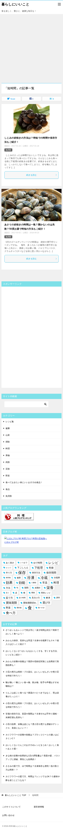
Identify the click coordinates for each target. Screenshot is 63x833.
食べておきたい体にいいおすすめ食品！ (24, 482)
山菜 (8, 435)
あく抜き (10, 563)
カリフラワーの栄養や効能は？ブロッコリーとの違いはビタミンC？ (32, 737)
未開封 (37, 588)
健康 (8, 428)
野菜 (8, 475)
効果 (9, 582)
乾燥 (51, 567)
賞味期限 (11, 602)
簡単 (33, 593)
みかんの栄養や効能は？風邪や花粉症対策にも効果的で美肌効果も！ (32, 663)
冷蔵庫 (57, 577)
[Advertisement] (31, 47)
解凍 (48, 598)
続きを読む (31, 175)
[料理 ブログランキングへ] (19, 518)
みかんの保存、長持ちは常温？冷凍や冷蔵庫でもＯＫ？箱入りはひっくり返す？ (32, 642)
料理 (8, 448)
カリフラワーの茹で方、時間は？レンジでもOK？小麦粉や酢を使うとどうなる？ (33, 778)
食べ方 (11, 613)
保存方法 (36, 573)
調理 (58, 598)
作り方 (9, 573)
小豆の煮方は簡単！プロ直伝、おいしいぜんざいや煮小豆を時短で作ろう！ (32, 674)
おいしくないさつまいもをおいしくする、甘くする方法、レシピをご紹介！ (32, 653)
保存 (22, 573)
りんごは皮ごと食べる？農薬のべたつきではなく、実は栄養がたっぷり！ (32, 695)
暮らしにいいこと (15, 4)
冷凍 (30, 578)
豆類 (8, 469)
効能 (22, 582)
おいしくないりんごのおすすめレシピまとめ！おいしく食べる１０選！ (32, 747)
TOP (15, 795)
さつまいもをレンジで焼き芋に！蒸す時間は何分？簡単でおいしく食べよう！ (32, 632)
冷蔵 (44, 578)
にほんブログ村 (11, 542)
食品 (8, 489)
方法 (8, 588)
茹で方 (9, 597)
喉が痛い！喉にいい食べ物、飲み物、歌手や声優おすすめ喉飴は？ (32, 684)
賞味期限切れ (29, 602)
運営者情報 (39, 807)
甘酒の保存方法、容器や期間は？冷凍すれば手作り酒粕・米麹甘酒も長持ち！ (32, 716)
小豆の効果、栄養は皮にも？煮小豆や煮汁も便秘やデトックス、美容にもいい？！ (32, 726)
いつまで (23, 563)
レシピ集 (10, 421)
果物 (8, 455)
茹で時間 (22, 598)
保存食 (8, 577)
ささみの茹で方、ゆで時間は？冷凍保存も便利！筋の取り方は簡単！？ (32, 768)
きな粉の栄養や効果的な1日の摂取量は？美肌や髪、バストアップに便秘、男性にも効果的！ (33, 757)
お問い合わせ (8, 815)
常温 (44, 582)
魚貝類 (8, 150)
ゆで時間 (37, 562)
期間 (26, 588)
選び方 (46, 602)
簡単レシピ (46, 593)
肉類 (8, 462)
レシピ (53, 563)
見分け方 (36, 598)
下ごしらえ (22, 567)
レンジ (8, 568)
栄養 (49, 588)
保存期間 (51, 572)
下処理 (38, 567)
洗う (7, 593)
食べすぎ (41, 608)
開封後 (19, 608)
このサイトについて (11, 807)
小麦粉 (33, 582)
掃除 (8, 442)
